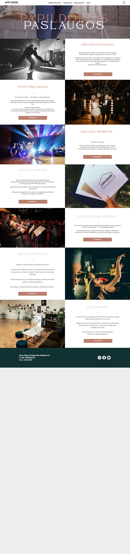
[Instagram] (99, 358)
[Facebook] (104, 358)
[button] (124, 3)
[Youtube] (109, 358)
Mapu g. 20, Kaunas (30, 355)
